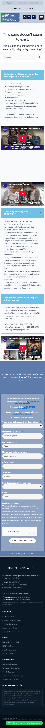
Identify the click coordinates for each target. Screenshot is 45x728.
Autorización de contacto (11, 503)
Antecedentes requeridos (11, 620)
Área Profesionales (9, 650)
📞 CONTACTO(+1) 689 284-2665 (27, 403)
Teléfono (6, 472)
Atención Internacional (10, 632)
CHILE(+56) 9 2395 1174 (10, 15)
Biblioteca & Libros (9, 654)
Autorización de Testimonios (12, 676)
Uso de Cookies (8, 672)
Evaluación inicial (8, 616)
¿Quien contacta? (10, 442)
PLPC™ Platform (8, 646)
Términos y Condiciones (11, 668)
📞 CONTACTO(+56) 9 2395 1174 (25, 408)
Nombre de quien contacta (14, 452)
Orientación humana (9, 624)
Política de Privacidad (10, 664)
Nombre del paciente (12, 432)
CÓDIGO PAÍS (8, 462)
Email (5, 492)
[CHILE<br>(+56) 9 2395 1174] (3, 15)
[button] (41, 17)
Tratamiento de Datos (10, 680)
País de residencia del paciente (16, 483)
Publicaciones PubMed (10, 642)
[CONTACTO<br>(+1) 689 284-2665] (3, 19)
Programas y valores (9, 628)
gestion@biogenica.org (22, 414)
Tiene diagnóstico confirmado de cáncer (21, 422)
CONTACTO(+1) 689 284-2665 (10, 19)
